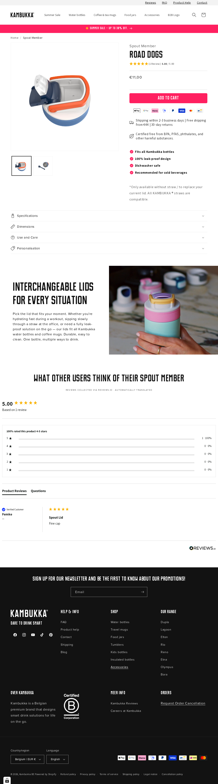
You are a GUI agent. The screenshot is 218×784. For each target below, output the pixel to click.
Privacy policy (87, 774)
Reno (164, 652)
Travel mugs (119, 629)
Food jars (117, 637)
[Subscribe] (142, 592)
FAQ (164, 2)
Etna (164, 659)
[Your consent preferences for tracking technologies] (7, 780)
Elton (164, 637)
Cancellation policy (172, 774)
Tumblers (117, 644)
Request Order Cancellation (183, 703)
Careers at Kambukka (126, 711)
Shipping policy (131, 774)
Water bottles (120, 622)
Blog (64, 652)
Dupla (165, 622)
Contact (202, 2)
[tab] (14, 492)
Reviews (150, 2)
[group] (24, 403)
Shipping (67, 644)
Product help (70, 629)
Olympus (167, 667)
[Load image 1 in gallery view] (21, 166)
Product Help (182, 2)
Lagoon (166, 629)
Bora (164, 674)
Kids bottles (119, 652)
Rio (163, 644)
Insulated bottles (123, 659)
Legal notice (151, 774)
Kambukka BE (26, 774)
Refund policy (68, 774)
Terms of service (109, 774)
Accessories (119, 667)
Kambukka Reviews (124, 703)
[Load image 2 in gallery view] (43, 166)
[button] (194, 15)
